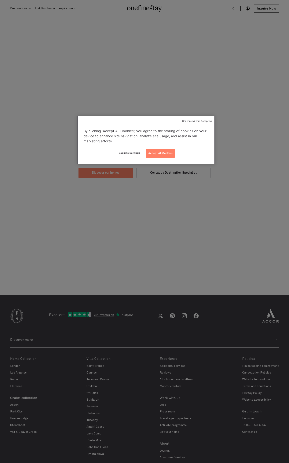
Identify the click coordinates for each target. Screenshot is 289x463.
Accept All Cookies (160, 153)
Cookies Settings (129, 152)
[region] (146, 140)
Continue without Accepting (197, 121)
